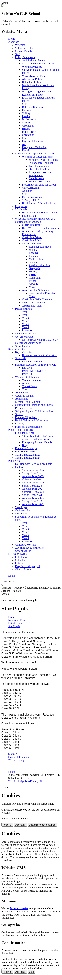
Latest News (15, 623)
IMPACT (27, 373)
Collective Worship (25, 544)
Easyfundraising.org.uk (27, 566)
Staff (17, 54)
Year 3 (25, 321)
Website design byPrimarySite (25, 781)
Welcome (20, 44)
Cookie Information (19, 757)
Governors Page (24, 336)
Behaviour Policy (31, 82)
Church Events (23, 569)
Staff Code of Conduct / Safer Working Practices (38, 65)
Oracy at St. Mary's (25, 333)
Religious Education (33, 107)
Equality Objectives (26, 417)
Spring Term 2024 (32, 494)
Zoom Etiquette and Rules (29, 547)
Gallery (19, 467)
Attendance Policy (32, 79)
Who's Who (21, 209)
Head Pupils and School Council (40, 212)
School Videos (23, 550)
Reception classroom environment (40, 174)
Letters (19, 563)
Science (26, 122)
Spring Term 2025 (32, 485)
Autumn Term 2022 (33, 504)
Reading (26, 116)
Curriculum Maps (31, 240)
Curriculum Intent (31, 224)
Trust (25, 389)
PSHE (32, 274)
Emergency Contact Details (37, 442)
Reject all (7, 824)
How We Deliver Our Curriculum (40, 228)
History (26, 128)
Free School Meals (25, 451)
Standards (20, 358)
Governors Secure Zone (28, 342)
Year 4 (25, 318)
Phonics (26, 110)
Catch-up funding (24, 395)
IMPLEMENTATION (34, 370)
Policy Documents (25, 57)
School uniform (23, 345)
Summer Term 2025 (33, 482)
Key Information (17, 349)
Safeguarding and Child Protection (34, 411)
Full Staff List (29, 215)
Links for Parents (24, 432)
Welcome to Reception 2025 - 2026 (34, 153)
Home (11, 38)
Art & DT (34, 283)
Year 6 (25, 311)
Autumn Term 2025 (33, 476)
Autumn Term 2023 (33, 498)
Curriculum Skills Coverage (37, 299)
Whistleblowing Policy (34, 75)
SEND (25, 103)
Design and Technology (35, 147)
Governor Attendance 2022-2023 (40, 339)
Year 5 (25, 314)
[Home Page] (2, 6)
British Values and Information (31, 420)
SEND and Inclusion (33, 302)
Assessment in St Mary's (35, 290)
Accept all (20, 824)
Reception (27, 330)
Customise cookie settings (42, 824)
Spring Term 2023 (32, 501)
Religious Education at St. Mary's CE (35, 364)
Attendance (21, 392)
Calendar (20, 560)
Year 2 (25, 324)
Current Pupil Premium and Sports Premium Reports (34, 406)
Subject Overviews (32, 243)
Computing (28, 134)
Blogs (25, 445)
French (26, 150)
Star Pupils (14, 626)
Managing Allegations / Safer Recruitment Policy (38, 93)
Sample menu (36, 178)
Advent (26, 383)
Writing (26, 113)
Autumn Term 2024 (33, 488)
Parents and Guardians (20, 429)
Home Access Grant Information (39, 355)
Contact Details (23, 51)
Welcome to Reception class (37, 156)
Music (25, 138)
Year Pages (21, 507)
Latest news (21, 557)
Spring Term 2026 (32, 473)
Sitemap (12, 753)
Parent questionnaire (40, 165)
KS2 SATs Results (32, 361)
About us (27, 190)
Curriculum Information (28, 221)
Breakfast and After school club (39, 203)
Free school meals (32, 197)
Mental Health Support (27, 401)
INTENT (27, 367)
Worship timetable (32, 380)
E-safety (19, 423)
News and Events (17, 553)
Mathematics (29, 119)
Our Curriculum (30, 187)
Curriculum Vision (32, 237)
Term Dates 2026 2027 (27, 457)
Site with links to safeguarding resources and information (38, 437)
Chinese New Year (32, 479)
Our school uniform (39, 169)
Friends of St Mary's (26, 448)
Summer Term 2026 (33, 470)
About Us (13, 41)
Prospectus (21, 206)
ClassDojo (21, 513)
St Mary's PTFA (31, 200)
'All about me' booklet (41, 162)
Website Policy (16, 760)
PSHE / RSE (29, 131)
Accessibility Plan (32, 305)
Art (24, 144)
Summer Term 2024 (33, 491)
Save (31, 972)
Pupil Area (14, 460)
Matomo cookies (19, 908)
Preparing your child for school (39, 184)
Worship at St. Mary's (27, 377)
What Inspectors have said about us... (35, 218)
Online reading (23, 510)
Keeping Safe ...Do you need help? (34, 463)
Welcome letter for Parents (43, 159)
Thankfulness (29, 386)
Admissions (21, 398)
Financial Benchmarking (28, 426)
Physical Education (32, 141)
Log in (12, 575)
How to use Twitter (39, 181)
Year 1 (25, 327)
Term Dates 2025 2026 (27, 454)
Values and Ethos (24, 48)
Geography (28, 125)
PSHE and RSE (24, 308)
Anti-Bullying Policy (33, 60)
